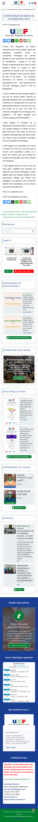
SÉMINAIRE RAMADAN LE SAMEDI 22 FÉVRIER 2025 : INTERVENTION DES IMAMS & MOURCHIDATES (25, 573)
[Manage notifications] (33, 809)
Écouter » (19, 484)
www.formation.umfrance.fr (14, 799)
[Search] (32, 231)
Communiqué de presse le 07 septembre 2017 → (20, 217)
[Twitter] (32, 3)
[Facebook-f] (29, 3)
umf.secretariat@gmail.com (14, 789)
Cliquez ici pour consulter (19, 645)
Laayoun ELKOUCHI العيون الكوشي (24, 477)
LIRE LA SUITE (10, 747)
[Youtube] (35, 3)
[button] (19, 337)
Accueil (3, 9)
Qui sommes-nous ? (12, 732)
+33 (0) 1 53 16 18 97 (11, 792)
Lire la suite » (27, 312)
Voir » (18, 561)
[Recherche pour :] (19, 231)
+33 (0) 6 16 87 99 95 (11, 794)
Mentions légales (19, 819)
